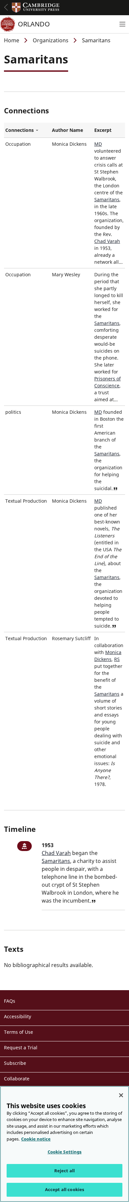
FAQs (9, 1001)
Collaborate (16, 1078)
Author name (67, 130)
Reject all (64, 1171)
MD (98, 144)
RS (117, 659)
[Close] (121, 1095)
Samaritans (106, 199)
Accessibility (17, 1016)
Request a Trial (20, 1047)
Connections (27, 130)
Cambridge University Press (36, 8)
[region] (64, 1144)
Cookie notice (36, 1139)
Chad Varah (107, 241)
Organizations (50, 40)
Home (11, 40)
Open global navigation (6, 7)
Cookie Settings (65, 1152)
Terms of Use (18, 1032)
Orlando (34, 23)
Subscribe (15, 1063)
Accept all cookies (64, 1189)
